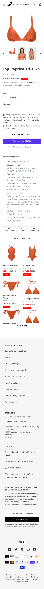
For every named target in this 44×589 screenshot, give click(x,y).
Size (4, 93)
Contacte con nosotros (15, 351)
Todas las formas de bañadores (19, 461)
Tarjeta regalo (11, 402)
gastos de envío (29, 82)
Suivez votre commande (16, 370)
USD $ (21, 542)
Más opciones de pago (22, 147)
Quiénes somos (12, 389)
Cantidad (6, 104)
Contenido (31, 526)
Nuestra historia (12, 383)
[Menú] (3, 4)
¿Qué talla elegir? (13, 468)
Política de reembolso (15, 376)
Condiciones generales (15, 396)
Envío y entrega (12, 364)
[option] (12, 51)
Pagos (7, 357)
